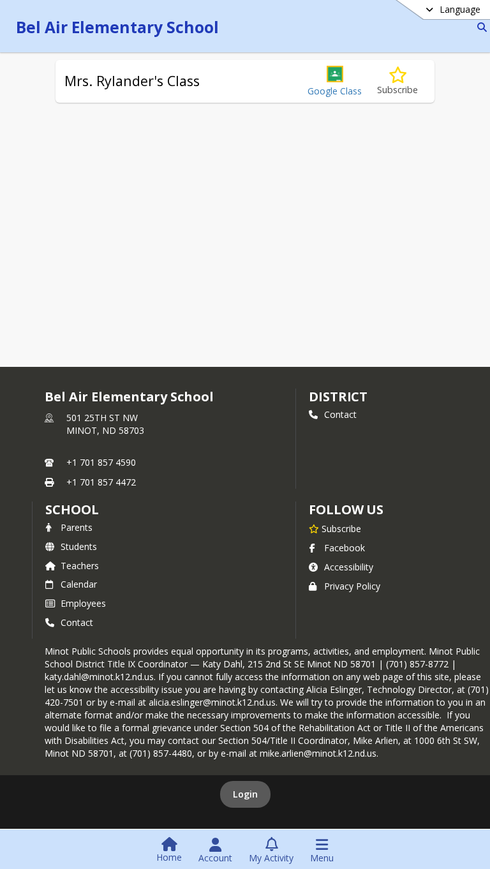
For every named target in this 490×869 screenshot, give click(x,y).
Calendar (79, 584)
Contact (340, 414)
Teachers (80, 566)
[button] (334, 81)
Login (245, 794)
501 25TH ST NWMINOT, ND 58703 (105, 424)
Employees (83, 603)
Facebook (344, 548)
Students (79, 546)
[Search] (479, 27)
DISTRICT (338, 396)
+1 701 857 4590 (101, 462)
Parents (77, 527)
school (71, 509)
